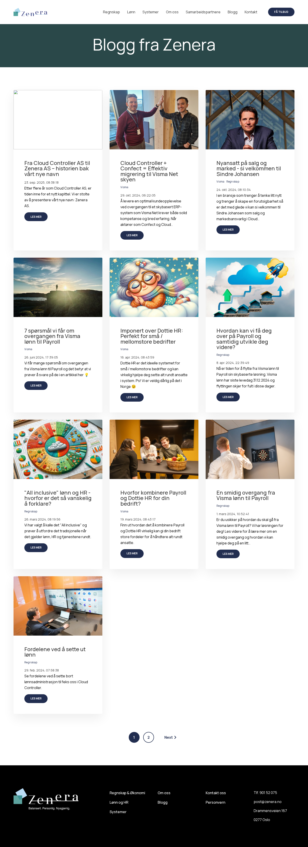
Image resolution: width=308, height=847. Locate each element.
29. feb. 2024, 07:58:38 (41, 670)
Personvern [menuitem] (215, 802)
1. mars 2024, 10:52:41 (232, 514)
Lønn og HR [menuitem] (119, 802)
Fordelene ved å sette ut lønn (55, 651)
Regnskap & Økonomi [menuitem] (127, 792)
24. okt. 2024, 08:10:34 (233, 189)
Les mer (35, 217)
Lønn (131, 11)
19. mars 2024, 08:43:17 (138, 519)
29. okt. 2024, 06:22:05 (138, 195)
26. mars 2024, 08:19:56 (42, 519)
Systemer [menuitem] (118, 811)
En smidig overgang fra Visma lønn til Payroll (245, 495)
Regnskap (111, 11)
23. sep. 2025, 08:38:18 (41, 182)
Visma (124, 187)
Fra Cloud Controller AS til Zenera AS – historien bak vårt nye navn (57, 168)
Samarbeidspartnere (203, 11)
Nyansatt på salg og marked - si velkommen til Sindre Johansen (248, 168)
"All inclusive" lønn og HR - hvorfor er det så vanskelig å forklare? (58, 498)
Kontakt (251, 11)
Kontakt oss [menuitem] (216, 792)
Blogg (232, 11)
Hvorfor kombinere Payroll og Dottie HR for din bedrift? (153, 498)
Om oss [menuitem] (164, 792)
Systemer (151, 11)
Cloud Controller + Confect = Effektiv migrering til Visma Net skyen (149, 171)
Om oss (172, 11)
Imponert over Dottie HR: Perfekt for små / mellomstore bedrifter (151, 336)
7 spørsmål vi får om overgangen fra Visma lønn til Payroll (52, 336)
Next (168, 737)
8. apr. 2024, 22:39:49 (232, 363)
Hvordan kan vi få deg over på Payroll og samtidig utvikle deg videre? (244, 339)
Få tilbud (281, 12)
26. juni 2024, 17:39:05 (41, 357)
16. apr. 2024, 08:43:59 (137, 357)
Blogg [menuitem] (163, 802)
